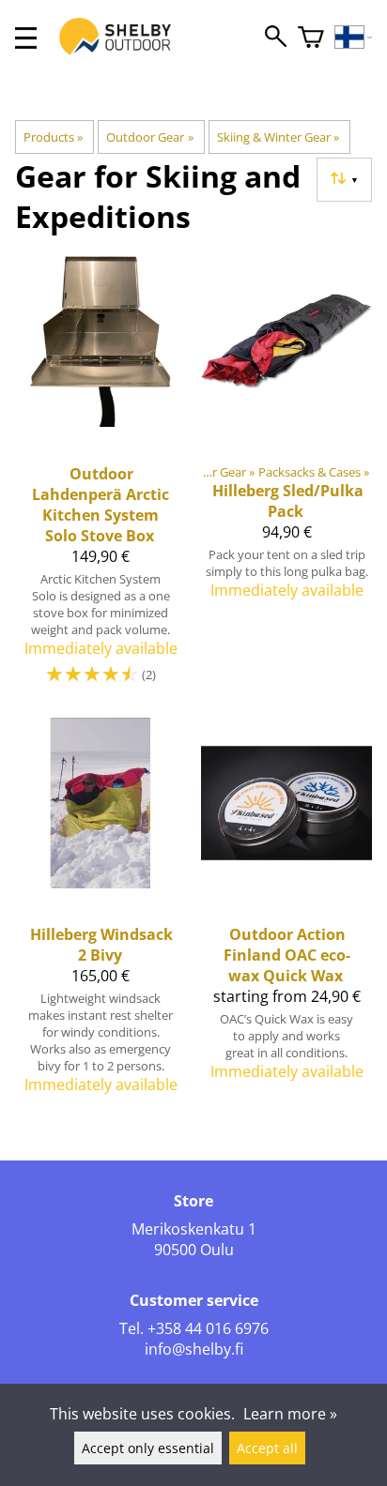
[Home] (125, 54)
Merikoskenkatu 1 (194, 1229)
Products (53, 137)
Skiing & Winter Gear (278, 137)
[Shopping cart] (311, 38)
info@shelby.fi (194, 1349)
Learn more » (290, 1413)
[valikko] (26, 38)
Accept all (267, 1448)
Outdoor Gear (149, 137)
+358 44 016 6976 (208, 1328)
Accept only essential (148, 1448)
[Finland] (353, 38)
